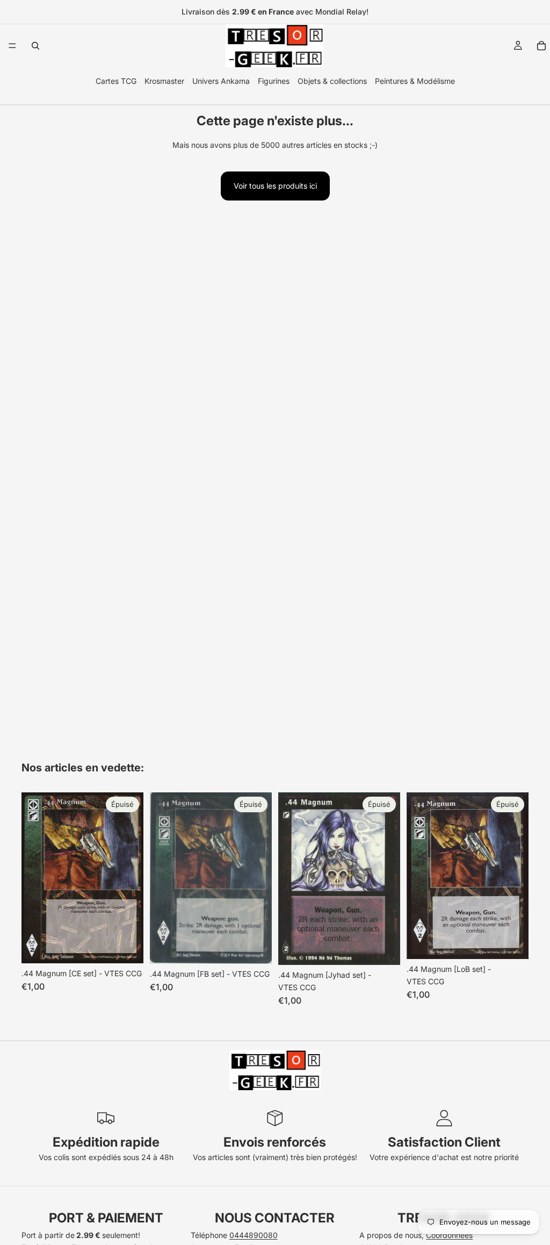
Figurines (274, 80)
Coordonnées (449, 1235)
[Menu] (12, 45)
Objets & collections (332, 80)
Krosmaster (164, 80)
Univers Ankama (221, 80)
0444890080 (253, 1235)
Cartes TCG (116, 80)
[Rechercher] (35, 46)
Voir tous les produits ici (275, 185)
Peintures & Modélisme (415, 80)
